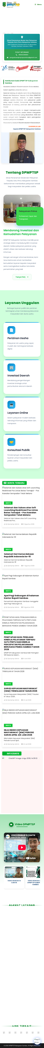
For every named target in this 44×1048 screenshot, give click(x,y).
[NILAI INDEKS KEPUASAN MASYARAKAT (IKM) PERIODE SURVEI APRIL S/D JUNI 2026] (22, 717)
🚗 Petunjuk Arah (32, 961)
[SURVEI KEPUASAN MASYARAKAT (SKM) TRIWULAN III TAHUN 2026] (22, 675)
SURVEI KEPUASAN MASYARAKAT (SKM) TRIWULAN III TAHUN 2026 (20, 689)
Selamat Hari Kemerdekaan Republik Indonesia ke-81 (19, 555)
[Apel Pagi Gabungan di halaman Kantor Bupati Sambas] (22, 582)
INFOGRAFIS (13, 753)
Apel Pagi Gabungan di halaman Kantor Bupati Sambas (21, 596)
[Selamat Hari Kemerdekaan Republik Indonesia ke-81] (22, 541)
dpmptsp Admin (13, 524)
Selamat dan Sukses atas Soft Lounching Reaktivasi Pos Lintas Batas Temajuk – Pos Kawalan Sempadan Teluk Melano (21, 511)
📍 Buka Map (14, 961)
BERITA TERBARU (15, 482)
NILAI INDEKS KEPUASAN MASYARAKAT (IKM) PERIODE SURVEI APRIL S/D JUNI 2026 (19, 732)
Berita (8, 503)
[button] (3, 68)
